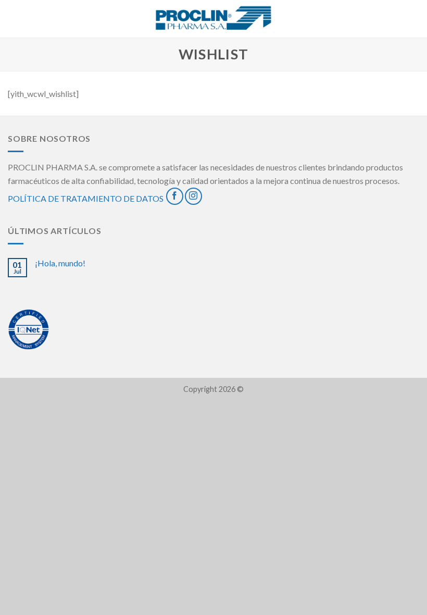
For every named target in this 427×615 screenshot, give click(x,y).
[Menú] (14, 18)
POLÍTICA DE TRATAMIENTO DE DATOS (86, 198)
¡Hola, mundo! (60, 263)
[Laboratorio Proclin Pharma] (213, 19)
